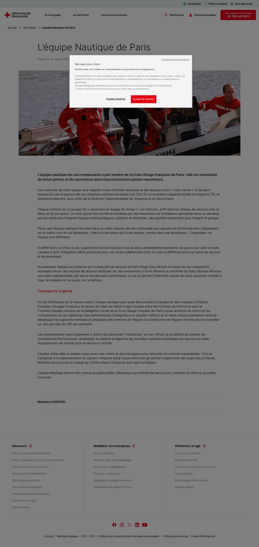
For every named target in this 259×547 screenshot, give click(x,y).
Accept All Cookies (143, 99)
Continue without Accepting (176, 59)
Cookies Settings (116, 99)
